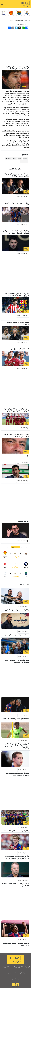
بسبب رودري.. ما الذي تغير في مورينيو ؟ (16, 718)
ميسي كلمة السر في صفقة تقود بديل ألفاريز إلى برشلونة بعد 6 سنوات (16, 294)
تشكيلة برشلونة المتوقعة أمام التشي (17, 635)
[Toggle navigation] (2, 4)
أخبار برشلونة (17, 20)
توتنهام (14, 158)
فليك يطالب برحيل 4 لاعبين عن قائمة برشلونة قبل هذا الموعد (17, 661)
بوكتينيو (19, 158)
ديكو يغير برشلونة (23, 521)
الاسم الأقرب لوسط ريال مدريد (19, 349)
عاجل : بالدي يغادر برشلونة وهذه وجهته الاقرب (16, 204)
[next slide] (2, 13)
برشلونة (25, 158)
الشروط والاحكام (16, 979)
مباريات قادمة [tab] (5, 547)
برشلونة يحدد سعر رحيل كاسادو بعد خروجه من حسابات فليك (17, 774)
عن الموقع (23, 973)
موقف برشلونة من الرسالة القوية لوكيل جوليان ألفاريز (16, 944)
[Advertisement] (15, 48)
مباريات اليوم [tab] (15, 547)
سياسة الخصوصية (12, 973)
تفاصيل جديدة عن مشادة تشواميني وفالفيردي (17, 323)
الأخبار (11, 20)
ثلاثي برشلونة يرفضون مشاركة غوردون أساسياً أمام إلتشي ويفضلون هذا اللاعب (16, 857)
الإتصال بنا (6, 967)
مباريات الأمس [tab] (25, 547)
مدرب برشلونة (23, 161)
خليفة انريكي (8, 158)
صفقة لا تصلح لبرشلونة (21, 463)
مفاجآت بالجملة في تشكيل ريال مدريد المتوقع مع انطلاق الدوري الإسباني (16, 410)
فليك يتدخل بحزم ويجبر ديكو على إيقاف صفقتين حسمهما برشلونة (16, 175)
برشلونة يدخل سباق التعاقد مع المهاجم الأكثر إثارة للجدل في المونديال (16, 232)
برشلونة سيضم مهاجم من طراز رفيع (17, 610)
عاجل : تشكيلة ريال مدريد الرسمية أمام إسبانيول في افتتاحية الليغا (16, 435)
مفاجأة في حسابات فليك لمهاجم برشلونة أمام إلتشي (15, 884)
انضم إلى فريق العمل (17, 967)
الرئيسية (28, 20)
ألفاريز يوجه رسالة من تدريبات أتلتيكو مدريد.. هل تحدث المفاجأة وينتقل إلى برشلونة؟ (17, 746)
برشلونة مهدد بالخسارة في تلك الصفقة (16, 831)
